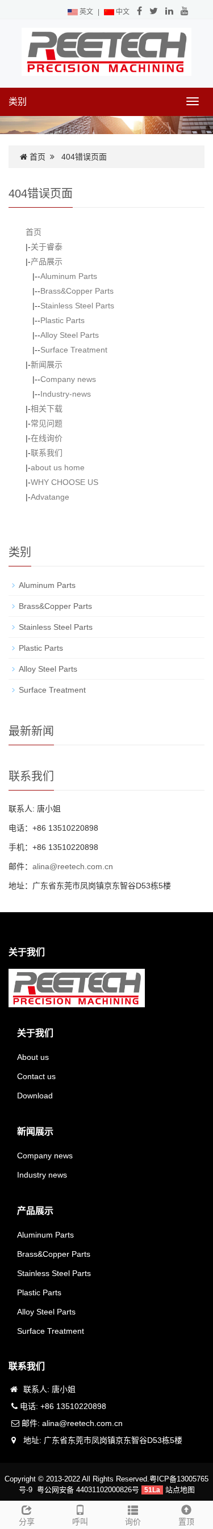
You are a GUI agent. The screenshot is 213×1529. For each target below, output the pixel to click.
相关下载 (46, 408)
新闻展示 (46, 364)
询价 (133, 1521)
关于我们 (35, 1033)
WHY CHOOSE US (64, 482)
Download (35, 1095)
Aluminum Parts (68, 276)
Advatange (50, 496)
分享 (27, 1521)
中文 (122, 12)
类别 (18, 101)
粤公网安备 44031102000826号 (88, 1489)
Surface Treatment (73, 349)
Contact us (36, 1076)
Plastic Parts (62, 320)
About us (33, 1057)
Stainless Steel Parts (77, 305)
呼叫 (80, 1521)
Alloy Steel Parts (69, 335)
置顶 (186, 1521)
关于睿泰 (46, 246)
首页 (37, 156)
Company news (68, 379)
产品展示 (46, 261)
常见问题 (46, 423)
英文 (85, 12)
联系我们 (46, 452)
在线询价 (46, 438)
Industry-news (65, 393)
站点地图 (180, 1489)
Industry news (42, 1174)
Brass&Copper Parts (77, 290)
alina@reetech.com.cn (72, 866)
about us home (58, 467)
